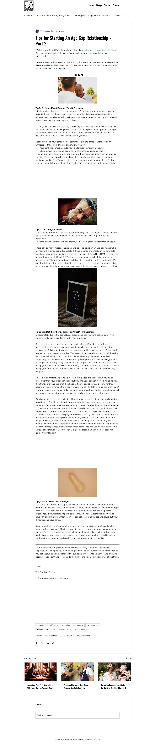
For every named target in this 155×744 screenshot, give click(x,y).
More (117, 15)
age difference (52, 625)
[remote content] (77, 181)
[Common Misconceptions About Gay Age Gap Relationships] (77, 672)
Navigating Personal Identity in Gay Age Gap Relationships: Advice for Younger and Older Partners (114, 687)
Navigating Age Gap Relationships (48, 635)
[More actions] (118, 31)
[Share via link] (53, 643)
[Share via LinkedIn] (48, 643)
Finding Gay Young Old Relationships (92, 15)
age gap (40, 625)
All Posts (28, 15)
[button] (128, 15)
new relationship (65, 629)
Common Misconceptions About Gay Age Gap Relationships (76, 687)
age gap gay (78, 625)
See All (128, 658)
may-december (93, 625)
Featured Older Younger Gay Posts (53, 15)
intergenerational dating (46, 629)
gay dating (66, 625)
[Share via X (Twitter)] (42, 643)
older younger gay (81, 629)
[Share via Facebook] (37, 643)
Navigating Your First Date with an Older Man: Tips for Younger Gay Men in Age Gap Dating (40, 687)
